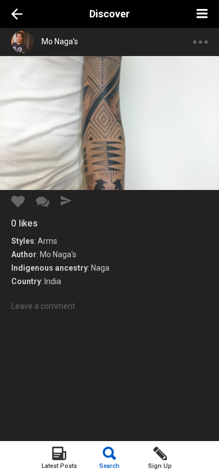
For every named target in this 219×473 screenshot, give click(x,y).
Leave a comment (43, 306)
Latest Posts (59, 466)
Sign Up (160, 466)
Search (109, 466)
